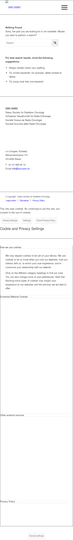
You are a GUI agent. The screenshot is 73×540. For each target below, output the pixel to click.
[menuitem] (63, 7)
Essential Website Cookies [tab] (14, 296)
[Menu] (63, 7)
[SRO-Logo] (30, 7)
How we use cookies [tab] (10, 247)
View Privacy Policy (45, 220)
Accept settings (10, 220)
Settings (27, 220)
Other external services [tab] (12, 415)
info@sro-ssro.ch (21, 168)
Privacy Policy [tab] (7, 501)
